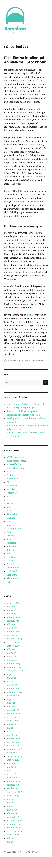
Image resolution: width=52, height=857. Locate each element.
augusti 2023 (13, 646)
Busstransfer (13, 478)
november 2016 (14, 824)
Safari (9, 539)
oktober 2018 (13, 752)
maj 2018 (11, 770)
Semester (11, 542)
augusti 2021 (13, 699)
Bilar (9, 471)
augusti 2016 (13, 834)
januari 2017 (13, 817)
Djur (9, 482)
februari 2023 (13, 663)
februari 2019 (13, 738)
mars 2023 (12, 660)
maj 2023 (11, 656)
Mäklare (11, 518)
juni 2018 (11, 767)
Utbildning (12, 575)
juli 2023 (11, 649)
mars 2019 (12, 735)
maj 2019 (11, 727)
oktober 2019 (13, 713)
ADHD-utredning (15, 457)
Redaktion (12, 361)
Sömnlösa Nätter (11, 852)
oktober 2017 (13, 788)
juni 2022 (11, 678)
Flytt (9, 500)
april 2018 (11, 774)
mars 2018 (12, 777)
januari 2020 (13, 710)
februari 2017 (13, 813)
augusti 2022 (13, 674)
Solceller (11, 550)
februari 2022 (13, 688)
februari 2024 (13, 631)
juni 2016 (11, 842)
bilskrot (30, 315)
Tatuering (12, 564)
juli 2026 (11, 606)
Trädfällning (13, 567)
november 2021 (14, 692)
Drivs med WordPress (28, 852)
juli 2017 (11, 799)
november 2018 (14, 749)
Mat (9, 521)
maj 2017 (11, 806)
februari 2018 (13, 781)
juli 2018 (11, 763)
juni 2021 (11, 706)
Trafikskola (12, 571)
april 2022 (12, 681)
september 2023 (15, 642)
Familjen (11, 489)
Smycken (11, 546)
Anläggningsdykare (16, 461)
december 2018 (14, 745)
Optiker (10, 532)
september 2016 (15, 831)
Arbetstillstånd (14, 464)
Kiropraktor (12, 514)
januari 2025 (13, 621)
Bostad (10, 475)
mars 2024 (12, 628)
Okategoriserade (37, 361)
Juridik (10, 510)
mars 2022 (12, 685)
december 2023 (14, 638)
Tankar (10, 560)
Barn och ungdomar (17, 468)
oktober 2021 (13, 695)
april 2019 (11, 731)
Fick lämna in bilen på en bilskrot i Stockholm (25, 60)
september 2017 (14, 792)
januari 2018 (13, 785)
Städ (9, 553)
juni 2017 (11, 802)
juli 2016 (11, 838)
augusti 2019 (13, 720)
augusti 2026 (13, 603)
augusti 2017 (13, 795)
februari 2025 (13, 617)
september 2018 (14, 756)
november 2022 (14, 667)
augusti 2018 (13, 760)
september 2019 (15, 717)
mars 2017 (12, 809)
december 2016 (14, 820)
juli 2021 (11, 703)
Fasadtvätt (12, 493)
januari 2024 (13, 635)
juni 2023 (11, 653)
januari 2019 (13, 742)
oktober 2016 (13, 827)
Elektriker (12, 485)
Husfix (10, 503)
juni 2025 (11, 613)
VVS (9, 582)
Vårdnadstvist (14, 578)
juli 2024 (11, 624)
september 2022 (15, 670)
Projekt (10, 535)
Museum (11, 525)
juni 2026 (11, 610)
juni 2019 (11, 724)
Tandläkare (12, 557)
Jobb (9, 507)
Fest (9, 496)
